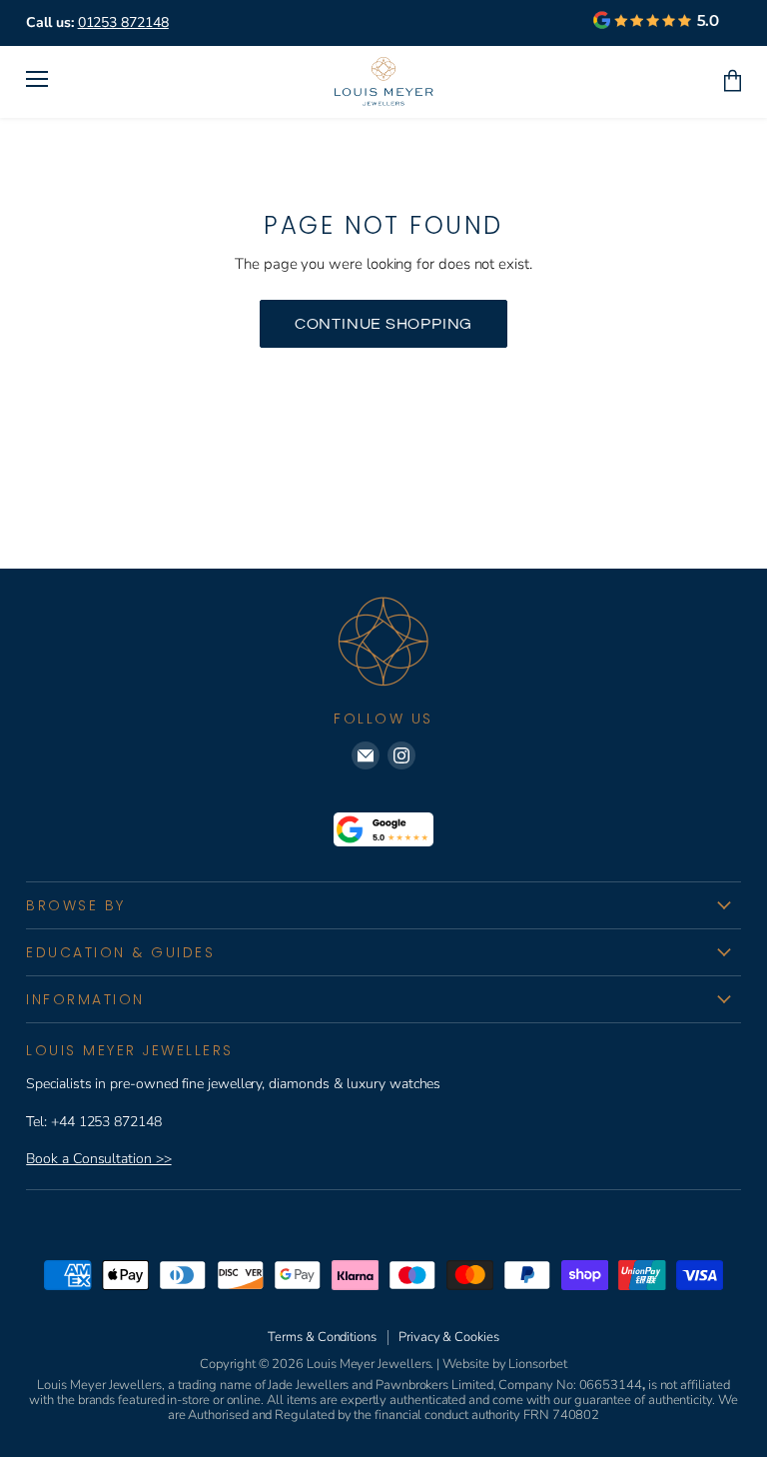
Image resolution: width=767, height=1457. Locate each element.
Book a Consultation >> (98, 1158)
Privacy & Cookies (448, 1337)
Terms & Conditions (322, 1337)
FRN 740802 (561, 1415)
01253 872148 (123, 22)
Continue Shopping (384, 324)
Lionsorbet (537, 1364)
